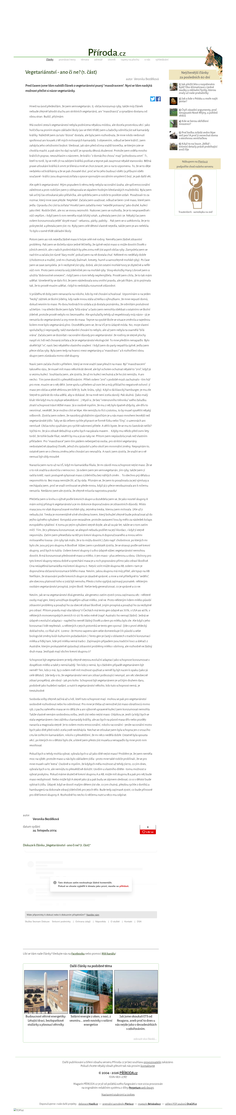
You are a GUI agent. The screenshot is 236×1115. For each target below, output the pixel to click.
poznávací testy (67, 59)
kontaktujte (148, 1065)
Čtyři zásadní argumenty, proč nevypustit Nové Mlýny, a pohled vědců (198, 112)
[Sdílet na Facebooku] (158, 100)
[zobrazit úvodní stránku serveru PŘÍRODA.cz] (118, 52)
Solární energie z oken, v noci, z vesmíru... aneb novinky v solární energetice (91, 1020)
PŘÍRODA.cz (128, 1073)
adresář (98, 59)
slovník (112, 59)
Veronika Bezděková (46, 819)
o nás (147, 59)
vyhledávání (162, 59)
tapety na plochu (130, 59)
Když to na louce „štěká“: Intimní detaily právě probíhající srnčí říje (198, 146)
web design (141, 1087)
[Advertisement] (118, 22)
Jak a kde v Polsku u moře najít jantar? (198, 100)
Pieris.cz (203, 161)
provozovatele (152, 1062)
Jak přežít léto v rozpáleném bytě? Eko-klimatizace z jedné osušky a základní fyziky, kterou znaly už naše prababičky (197, 89)
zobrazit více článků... (145, 1039)
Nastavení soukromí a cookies (118, 1094)
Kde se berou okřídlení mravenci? (194, 123)
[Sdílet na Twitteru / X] (152, 100)
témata (85, 59)
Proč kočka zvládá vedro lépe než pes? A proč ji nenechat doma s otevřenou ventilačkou (198, 135)
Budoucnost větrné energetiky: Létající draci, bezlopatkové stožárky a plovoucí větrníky (46, 1020)
